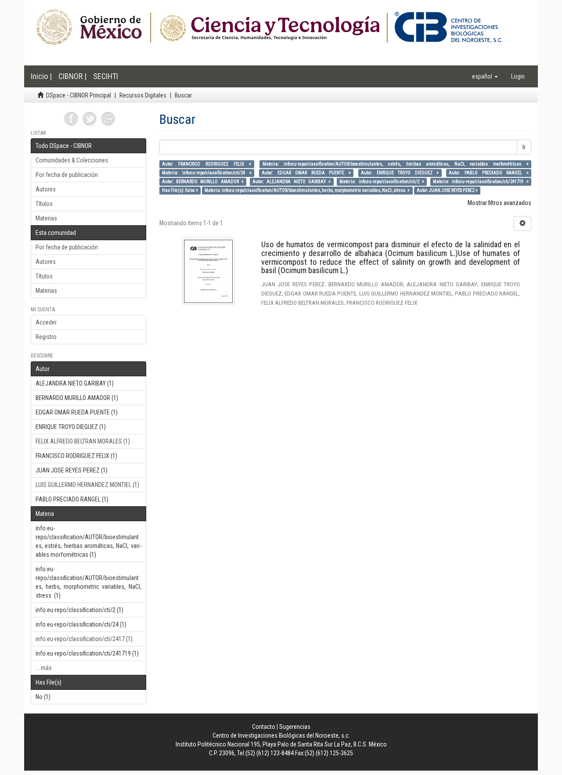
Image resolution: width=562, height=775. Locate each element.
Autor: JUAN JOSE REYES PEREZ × (447, 190)
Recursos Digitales (142, 95)
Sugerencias (294, 726)
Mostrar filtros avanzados (499, 202)
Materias (46, 218)
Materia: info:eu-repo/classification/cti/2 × (381, 181)
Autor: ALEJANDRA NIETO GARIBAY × (291, 181)
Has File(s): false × (180, 190)
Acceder (46, 322)
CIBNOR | (72, 76)
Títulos (44, 203)
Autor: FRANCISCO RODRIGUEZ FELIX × (207, 164)
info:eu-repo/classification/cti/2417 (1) (84, 638)
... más (44, 667)
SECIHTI (105, 76)
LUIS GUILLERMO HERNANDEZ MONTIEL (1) (87, 484)
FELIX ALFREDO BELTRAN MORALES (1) (83, 441)
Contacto (263, 726)
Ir (524, 147)
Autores (46, 189)
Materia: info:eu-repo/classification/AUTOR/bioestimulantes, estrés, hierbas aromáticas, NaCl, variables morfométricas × (396, 164)
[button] (484, 76)
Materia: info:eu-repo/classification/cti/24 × (207, 173)
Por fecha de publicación (67, 174)
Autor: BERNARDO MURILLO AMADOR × (203, 181)
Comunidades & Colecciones (72, 160)
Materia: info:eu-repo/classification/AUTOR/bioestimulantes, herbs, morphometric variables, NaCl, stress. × (307, 190)
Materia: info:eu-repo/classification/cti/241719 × (481, 181)
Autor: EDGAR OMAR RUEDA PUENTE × (306, 173)
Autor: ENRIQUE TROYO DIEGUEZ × (400, 173)
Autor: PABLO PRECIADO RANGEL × (488, 173)
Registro (46, 336)
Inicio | (41, 76)
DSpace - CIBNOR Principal (78, 95)
